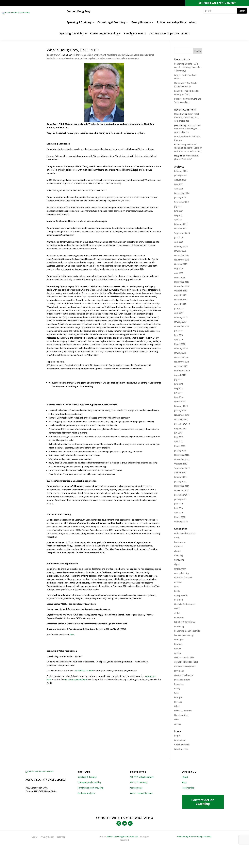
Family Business (141, 22)
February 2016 (181, 348)
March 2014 (179, 401)
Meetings (178, 644)
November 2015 (181, 361)
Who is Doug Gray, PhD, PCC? (72, 49)
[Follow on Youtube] (130, 823)
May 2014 (178, 397)
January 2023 (180, 197)
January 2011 (180, 499)
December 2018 (181, 282)
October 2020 (180, 228)
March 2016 (179, 344)
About (193, 22)
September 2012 (182, 468)
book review (180, 542)
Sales (102, 58)
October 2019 (180, 264)
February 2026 (181, 171)
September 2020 (182, 233)
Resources (179, 684)
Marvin (177, 136)
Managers (134, 54)
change (79, 54)
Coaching (88, 54)
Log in (177, 735)
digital (177, 564)
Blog (184, 782)
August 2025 (180, 179)
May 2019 (178, 268)
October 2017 (180, 299)
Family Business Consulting (90, 787)
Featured (178, 599)
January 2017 (180, 321)
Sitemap (61, 837)
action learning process (185, 533)
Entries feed (179, 740)
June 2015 (178, 384)
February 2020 (181, 246)
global (177, 613)
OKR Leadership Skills (184, 657)
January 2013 (180, 450)
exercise (178, 582)
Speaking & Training (79, 22)
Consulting (179, 559)
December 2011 (181, 486)
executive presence (183, 577)
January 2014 (180, 410)
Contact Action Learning (202, 802)
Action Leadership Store (171, 22)
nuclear (177, 653)
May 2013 (178, 437)
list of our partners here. (75, 679)
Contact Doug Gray (78, 11)
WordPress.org (181, 749)
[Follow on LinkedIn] (124, 823)
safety (177, 688)
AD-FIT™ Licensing (139, 782)
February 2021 (181, 224)
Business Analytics (86, 793)
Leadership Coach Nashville (187, 630)
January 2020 (180, 250)
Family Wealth (180, 595)
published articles (182, 679)
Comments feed (181, 744)
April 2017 (178, 312)
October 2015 (180, 366)
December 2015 (181, 357)
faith (176, 586)
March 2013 (179, 446)
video (176, 719)
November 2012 (181, 459)
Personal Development (68, 58)
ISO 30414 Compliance (184, 622)
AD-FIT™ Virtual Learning (142, 777)
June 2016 (178, 335)
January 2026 (180, 175)
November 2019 (181, 259)
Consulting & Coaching (111, 22)
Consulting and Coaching (89, 782)
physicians (179, 670)
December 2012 (181, 455)
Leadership (123, 54)
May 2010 (178, 508)
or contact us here (84, 670)
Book (176, 537)
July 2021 (178, 206)
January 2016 (180, 352)
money (177, 648)
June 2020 (178, 237)
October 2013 (180, 419)
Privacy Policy (47, 837)
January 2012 (180, 481)
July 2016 (178, 330)
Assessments (136, 787)
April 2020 (178, 241)
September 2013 (182, 423)
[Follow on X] (118, 823)
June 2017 (178, 308)
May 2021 (178, 215)
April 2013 (178, 441)
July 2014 (178, 392)
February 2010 (181, 521)
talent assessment (130, 58)
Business (178, 546)
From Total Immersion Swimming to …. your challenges (187, 117)
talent (117, 58)
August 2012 (180, 472)
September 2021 (182, 202)
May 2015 (178, 388)
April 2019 (178, 273)
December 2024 (181, 193)
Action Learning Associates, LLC (122, 836)
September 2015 (182, 370)
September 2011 (182, 494)
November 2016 (181, 326)
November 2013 (181, 414)
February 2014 (181, 406)
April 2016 (178, 339)
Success (109, 58)
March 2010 (179, 517)
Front (176, 608)
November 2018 (181, 286)
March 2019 (179, 277)
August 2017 (180, 304)
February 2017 (181, 317)
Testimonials (188, 787)
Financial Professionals (185, 604)
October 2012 (180, 463)
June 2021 (178, 210)
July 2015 (178, 379)
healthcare (112, 54)
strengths (178, 697)
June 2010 (178, 503)
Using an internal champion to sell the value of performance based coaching (188, 148)
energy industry (181, 573)
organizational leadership (186, 661)
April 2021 (178, 219)
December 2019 (181, 255)
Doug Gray (54, 54)
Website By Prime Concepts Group (194, 836)
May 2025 (178, 184)
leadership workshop (184, 635)
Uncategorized (181, 715)
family (177, 591)
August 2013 (180, 428)
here (71, 634)
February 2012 (181, 477)
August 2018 (180, 295)
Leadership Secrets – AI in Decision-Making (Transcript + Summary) (187, 67)
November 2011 (181, 490)
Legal (34, 837)
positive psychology (89, 58)
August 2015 (180, 375)
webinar (178, 724)
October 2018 (180, 290)
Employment (100, 54)
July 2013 (178, 432)
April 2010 (178, 512)
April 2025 (178, 188)
